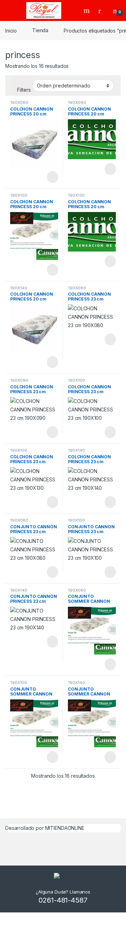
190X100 (18, 195)
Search (87, 10)
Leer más (52, 177)
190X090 (77, 102)
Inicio (11, 30)
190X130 (76, 195)
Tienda (40, 30)
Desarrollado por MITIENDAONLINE (44, 828)
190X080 (19, 102)
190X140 (18, 287)
